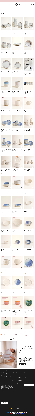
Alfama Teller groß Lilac (5, 72)
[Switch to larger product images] (1, 14)
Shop (25, 372)
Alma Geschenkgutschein (28, 73)
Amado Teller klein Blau (16, 291)
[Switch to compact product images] (4, 14)
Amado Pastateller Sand (5, 231)
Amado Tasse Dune (5, 269)
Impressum (25, 377)
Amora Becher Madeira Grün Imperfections (6, 331)
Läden (17, 374)
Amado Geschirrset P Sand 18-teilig (6, 170)
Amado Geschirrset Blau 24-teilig (16, 130)
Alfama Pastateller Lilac (16, 52)
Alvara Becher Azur (5, 91)
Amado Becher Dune (5, 110)
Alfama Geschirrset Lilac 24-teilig (16, 31)
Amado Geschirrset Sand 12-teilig (16, 170)
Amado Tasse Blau (27, 249)
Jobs (17, 383)
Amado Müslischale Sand (28, 190)
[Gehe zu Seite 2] (24, 339)
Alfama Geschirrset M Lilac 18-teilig (28, 31)
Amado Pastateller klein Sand (28, 211)
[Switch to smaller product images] (3, 14)
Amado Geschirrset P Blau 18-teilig (28, 150)
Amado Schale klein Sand (5, 250)
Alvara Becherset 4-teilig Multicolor (28, 92)
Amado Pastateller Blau (5, 211)
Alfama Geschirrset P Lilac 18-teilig (6, 52)
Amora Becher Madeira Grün (28, 311)
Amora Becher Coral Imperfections (16, 311)
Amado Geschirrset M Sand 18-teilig (17, 150)
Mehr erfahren (22, 364)
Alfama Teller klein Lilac (16, 72)
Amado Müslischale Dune (16, 190)
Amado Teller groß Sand (5, 291)
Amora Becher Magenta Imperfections (27, 331)
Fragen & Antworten (19, 378)
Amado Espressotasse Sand (28, 111)
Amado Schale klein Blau (28, 231)
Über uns (17, 372)
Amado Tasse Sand (16, 269)
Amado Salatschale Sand (16, 231)
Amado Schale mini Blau (16, 250)
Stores (25, 375)
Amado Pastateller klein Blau (16, 211)
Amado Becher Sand (16, 110)
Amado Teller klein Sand (28, 291)
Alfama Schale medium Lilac (28, 52)
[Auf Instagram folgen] (1, 405)
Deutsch (22, 408)
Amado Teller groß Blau (28, 270)
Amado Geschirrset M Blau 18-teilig (6, 150)
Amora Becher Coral (5, 310)
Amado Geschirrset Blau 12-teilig (5, 130)
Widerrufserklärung (27, 382)
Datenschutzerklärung (27, 378)
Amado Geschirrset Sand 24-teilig (28, 170)
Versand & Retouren (19, 380)
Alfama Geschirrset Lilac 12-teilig (5, 31)
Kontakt (17, 375)
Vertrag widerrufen (29, 384)
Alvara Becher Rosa (16, 91)
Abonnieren (4, 402)
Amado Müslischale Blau (5, 190)
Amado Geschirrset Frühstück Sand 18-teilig (28, 130)
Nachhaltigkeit (18, 377)
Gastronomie (18, 382)
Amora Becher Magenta (15, 331)
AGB (25, 380)
